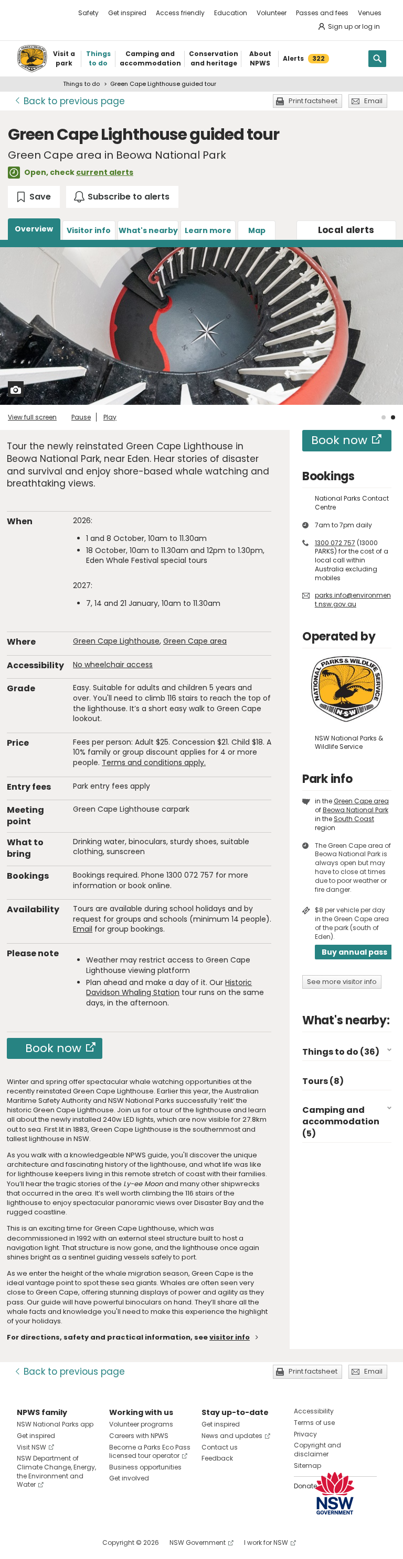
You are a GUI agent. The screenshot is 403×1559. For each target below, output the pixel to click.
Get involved (129, 1478)
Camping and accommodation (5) (340, 1122)
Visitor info (89, 230)
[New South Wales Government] (334, 1493)
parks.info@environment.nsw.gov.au (353, 600)
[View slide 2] (393, 417)
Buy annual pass (354, 952)
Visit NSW (31, 1447)
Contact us (220, 1447)
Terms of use (314, 1422)
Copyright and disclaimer (317, 1449)
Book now (53, 1048)
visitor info (229, 1337)
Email (373, 101)
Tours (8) (323, 1081)
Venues (369, 12)
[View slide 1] (383, 417)
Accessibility (314, 1411)
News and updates (232, 1435)
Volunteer (272, 12)
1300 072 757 (335, 542)
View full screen (32, 417)
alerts (346, 230)
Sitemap (307, 1465)
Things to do (81, 84)
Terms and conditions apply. (154, 762)
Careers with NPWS (138, 1435)
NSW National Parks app (55, 1424)
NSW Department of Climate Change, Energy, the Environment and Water (56, 1471)
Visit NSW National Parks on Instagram (49, 1542)
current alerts (104, 172)
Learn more (208, 230)
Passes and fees (322, 12)
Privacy (305, 1434)
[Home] (32, 58)
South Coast (354, 818)
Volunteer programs (141, 1424)
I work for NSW (266, 1542)
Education (230, 12)
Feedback (217, 1458)
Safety (88, 12)
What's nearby (148, 230)
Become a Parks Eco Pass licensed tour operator (149, 1452)
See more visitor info (342, 982)
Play (109, 417)
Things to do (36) (340, 1052)
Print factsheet (313, 101)
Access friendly (180, 12)
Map (257, 230)
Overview (34, 229)
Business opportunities (145, 1467)
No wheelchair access (113, 664)
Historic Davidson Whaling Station (169, 987)
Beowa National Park (355, 809)
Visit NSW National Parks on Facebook (26, 1542)
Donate (305, 1485)
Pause (81, 417)
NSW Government (197, 1542)
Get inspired (127, 12)
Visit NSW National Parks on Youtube (71, 1542)
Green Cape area (195, 641)
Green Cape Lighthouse (116, 641)
